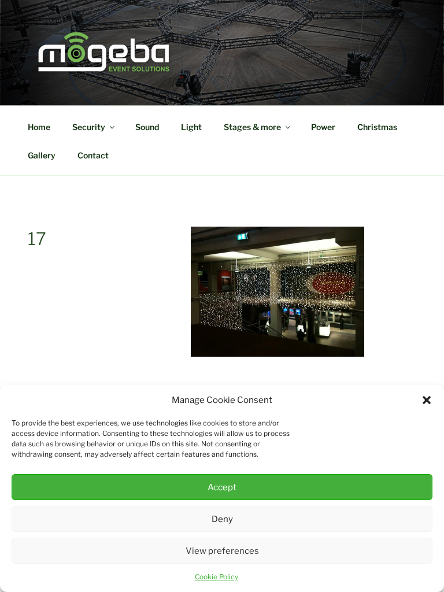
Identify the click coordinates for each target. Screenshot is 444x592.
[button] (426, 400)
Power (323, 127)
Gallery (42, 155)
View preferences (222, 551)
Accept (222, 487)
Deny (222, 519)
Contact (93, 155)
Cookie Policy (216, 576)
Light (191, 127)
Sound (147, 127)
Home (39, 127)
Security (88, 127)
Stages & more (252, 127)
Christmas (377, 127)
